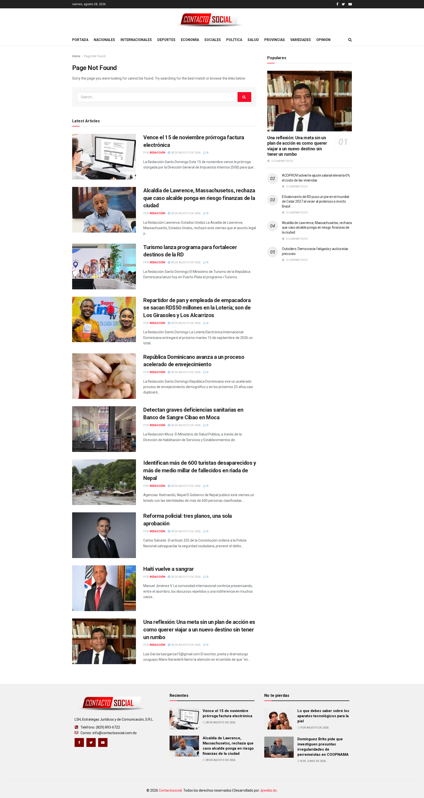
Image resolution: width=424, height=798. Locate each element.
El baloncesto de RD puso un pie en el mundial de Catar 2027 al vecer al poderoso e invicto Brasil (315, 201)
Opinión (323, 40)
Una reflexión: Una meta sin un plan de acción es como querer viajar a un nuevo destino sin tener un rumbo (199, 629)
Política (234, 40)
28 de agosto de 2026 (185, 152)
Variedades (300, 40)
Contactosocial (170, 790)
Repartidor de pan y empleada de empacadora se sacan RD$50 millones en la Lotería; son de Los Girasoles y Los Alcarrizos (197, 308)
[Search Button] (244, 97)
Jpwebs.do (268, 790)
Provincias (274, 40)
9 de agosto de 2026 (314, 727)
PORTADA (80, 40)
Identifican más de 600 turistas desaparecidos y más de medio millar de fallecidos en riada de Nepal (199, 470)
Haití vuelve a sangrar (168, 569)
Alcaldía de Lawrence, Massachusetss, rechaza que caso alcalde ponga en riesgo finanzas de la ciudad (199, 198)
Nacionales (104, 40)
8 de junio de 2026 (313, 761)
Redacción (157, 152)
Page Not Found (95, 56)
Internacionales (136, 40)
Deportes (166, 40)
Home (76, 56)
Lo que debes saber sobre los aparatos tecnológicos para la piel (323, 716)
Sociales (212, 40)
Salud (253, 40)
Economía (190, 40)
